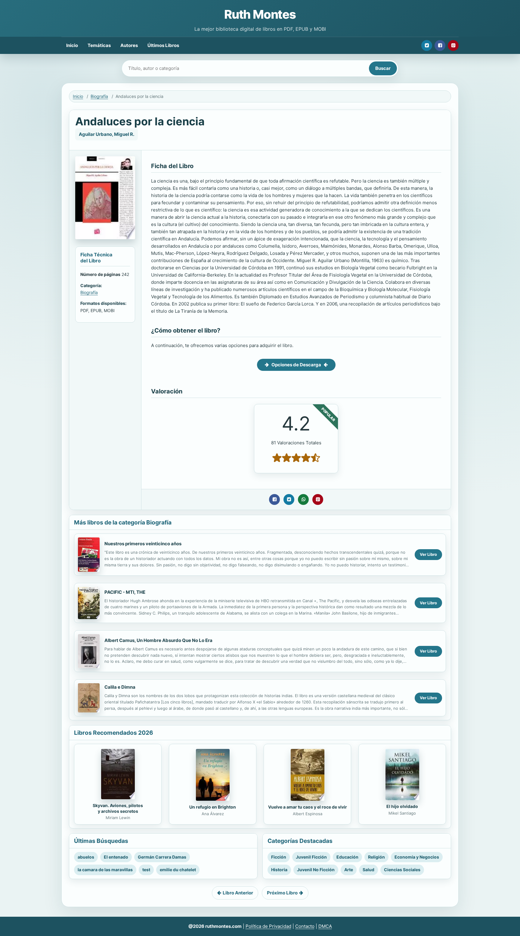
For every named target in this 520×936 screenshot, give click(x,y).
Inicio (72, 45)
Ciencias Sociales (402, 869)
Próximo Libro (282, 893)
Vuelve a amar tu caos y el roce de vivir (307, 806)
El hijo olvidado (402, 806)
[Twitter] (426, 45)
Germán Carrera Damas (162, 856)
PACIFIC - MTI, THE (124, 592)
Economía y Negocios (417, 856)
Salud (368, 869)
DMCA (325, 926)
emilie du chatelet (178, 869)
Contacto (304, 926)
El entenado (116, 856)
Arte (348, 869)
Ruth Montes (260, 14)
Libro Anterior (238, 893)
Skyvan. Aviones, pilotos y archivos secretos (118, 808)
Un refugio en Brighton (212, 806)
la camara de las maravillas (105, 869)
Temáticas (99, 45)
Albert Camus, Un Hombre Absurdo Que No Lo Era (158, 640)
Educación (347, 856)
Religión (376, 856)
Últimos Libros (163, 45)
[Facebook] (440, 45)
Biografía (99, 96)
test (146, 869)
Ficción (278, 856)
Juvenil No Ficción (316, 869)
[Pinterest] (453, 45)
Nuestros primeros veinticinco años (142, 543)
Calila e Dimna (119, 687)
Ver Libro (428, 554)
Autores (129, 45)
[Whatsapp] (303, 499)
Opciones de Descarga (296, 365)
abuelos (86, 856)
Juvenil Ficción (311, 856)
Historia (279, 869)
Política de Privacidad (268, 926)
